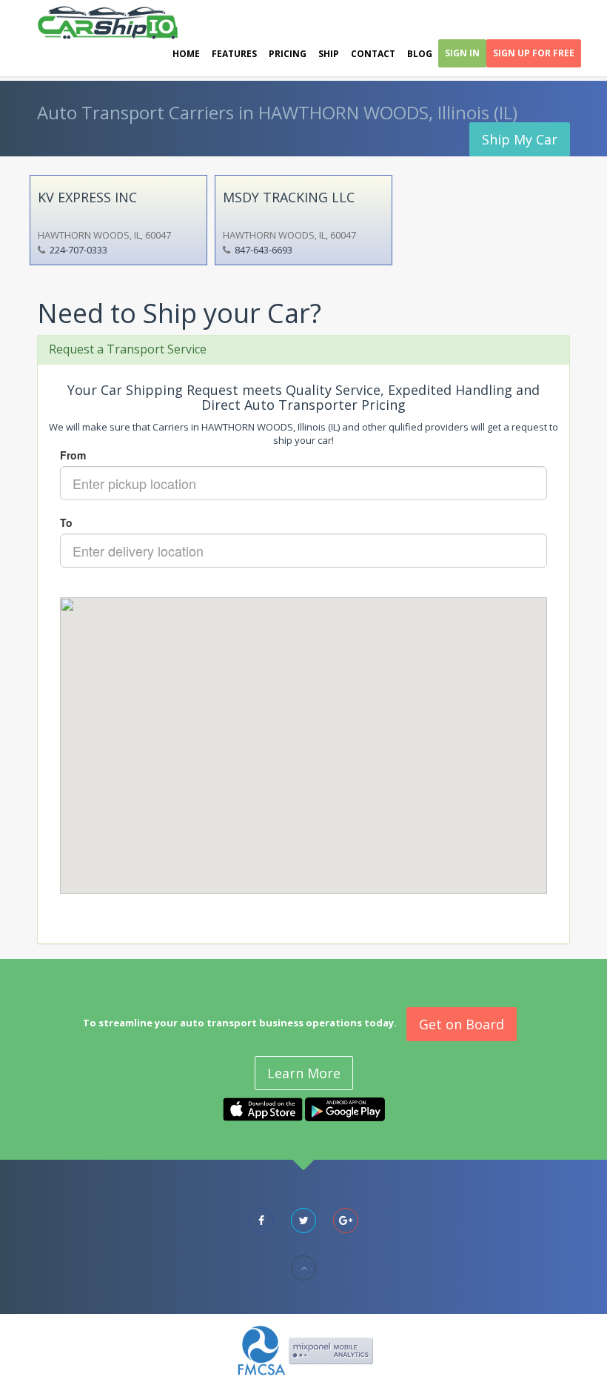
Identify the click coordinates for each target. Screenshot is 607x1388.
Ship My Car (519, 139)
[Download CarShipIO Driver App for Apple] (263, 1108)
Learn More (304, 1073)
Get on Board (461, 1024)
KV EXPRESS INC (87, 197)
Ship (328, 53)
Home (186, 53)
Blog (419, 53)
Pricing (287, 53)
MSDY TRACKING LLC (289, 197)
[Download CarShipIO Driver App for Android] (345, 1108)
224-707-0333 (78, 249)
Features (234, 53)
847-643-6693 (263, 249)
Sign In (462, 53)
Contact (373, 53)
